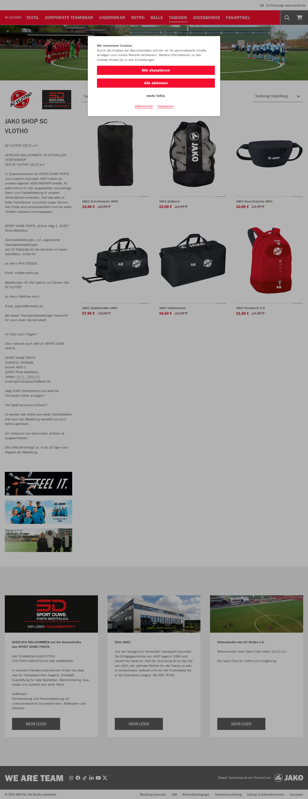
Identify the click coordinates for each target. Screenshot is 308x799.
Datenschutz (144, 106)
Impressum (165, 106)
